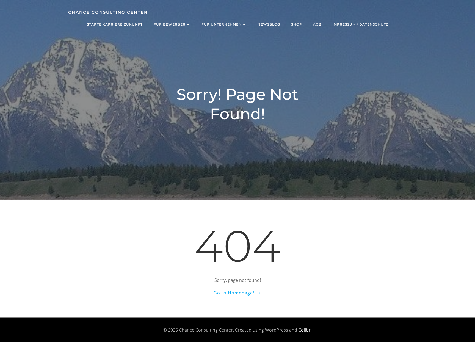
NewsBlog (269, 24)
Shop (296, 24)
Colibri (305, 330)
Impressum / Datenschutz (360, 24)
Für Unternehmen (221, 24)
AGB (317, 24)
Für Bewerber (170, 24)
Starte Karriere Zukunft (115, 24)
